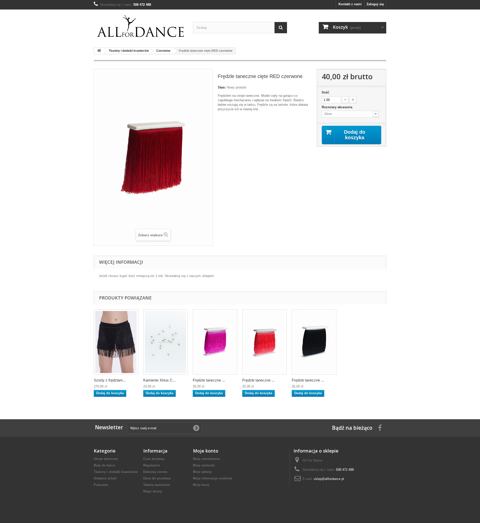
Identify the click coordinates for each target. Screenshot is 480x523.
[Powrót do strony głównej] (99, 51)
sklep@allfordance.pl (329, 479)
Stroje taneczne (106, 459)
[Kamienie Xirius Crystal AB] (165, 342)
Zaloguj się (375, 4)
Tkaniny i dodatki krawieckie (116, 472)
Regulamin (151, 465)
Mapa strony (152, 491)
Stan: (222, 87)
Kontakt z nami (350, 4)
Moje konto (205, 451)
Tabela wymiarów (156, 485)
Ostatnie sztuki (105, 478)
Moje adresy (202, 472)
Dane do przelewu (157, 478)
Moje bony (201, 485)
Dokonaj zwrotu (155, 472)
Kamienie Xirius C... (159, 380)
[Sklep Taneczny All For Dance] (141, 26)
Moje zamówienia (206, 459)
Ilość (325, 92)
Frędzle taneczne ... (209, 380)
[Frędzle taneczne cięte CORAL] (215, 342)
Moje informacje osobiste (212, 478)
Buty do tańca (104, 465)
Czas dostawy (153, 459)
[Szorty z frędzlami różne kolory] (116, 342)
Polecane (101, 485)
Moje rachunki (204, 465)
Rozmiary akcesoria (337, 107)
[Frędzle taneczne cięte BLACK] (314, 342)
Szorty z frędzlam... (110, 380)
